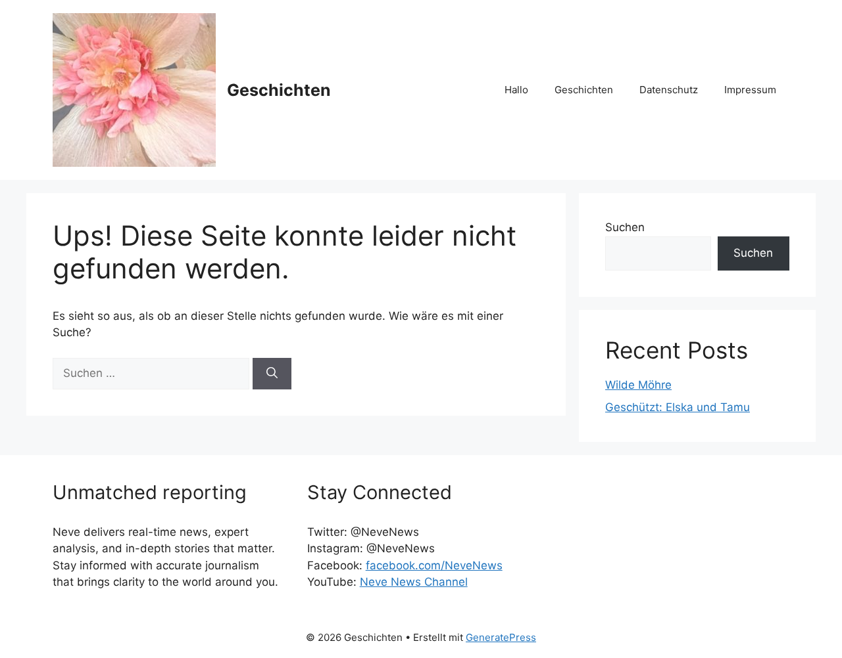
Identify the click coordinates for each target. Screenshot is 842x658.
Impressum (750, 89)
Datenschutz (668, 89)
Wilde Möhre (638, 384)
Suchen (625, 227)
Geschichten (279, 90)
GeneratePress (501, 637)
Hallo (516, 89)
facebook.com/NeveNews (434, 565)
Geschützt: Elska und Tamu (677, 407)
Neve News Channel (414, 581)
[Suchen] (272, 373)
